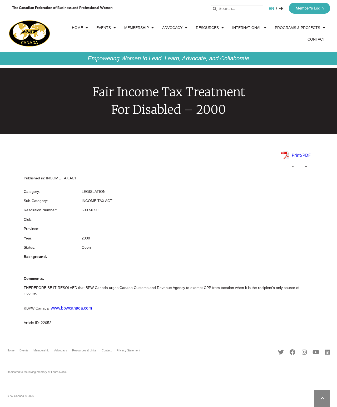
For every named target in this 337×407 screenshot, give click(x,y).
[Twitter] (281, 352)
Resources (207, 28)
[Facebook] (292, 352)
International (246, 28)
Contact (316, 39)
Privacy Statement (128, 350)
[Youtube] (316, 352)
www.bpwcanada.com (71, 308)
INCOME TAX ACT (61, 178)
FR (281, 8)
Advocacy (172, 28)
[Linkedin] (327, 352)
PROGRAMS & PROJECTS (297, 28)
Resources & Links (84, 350)
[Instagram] (304, 352)
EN (271, 8)
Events (103, 28)
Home (77, 28)
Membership (136, 28)
